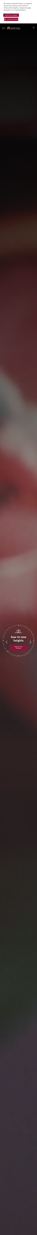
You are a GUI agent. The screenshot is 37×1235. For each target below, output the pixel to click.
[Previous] (6, 642)
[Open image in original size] (13, 28)
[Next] (30, 642)
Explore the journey (18, 647)
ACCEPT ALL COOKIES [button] (11, 15)
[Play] (18, 631)
